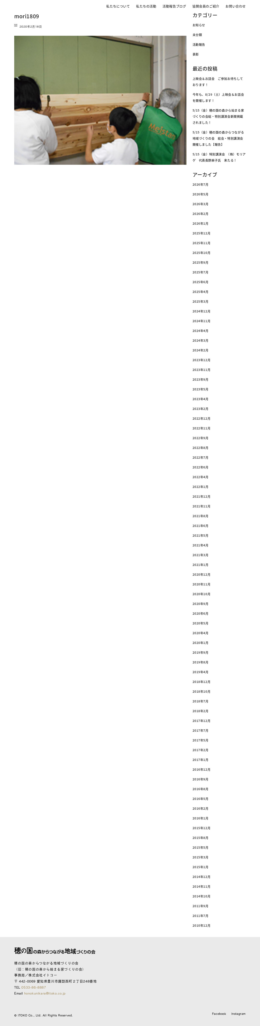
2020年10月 (202, 594)
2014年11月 (202, 886)
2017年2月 (201, 750)
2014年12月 (202, 876)
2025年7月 (201, 272)
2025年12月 (202, 233)
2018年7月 (201, 701)
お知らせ (199, 25)
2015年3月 (201, 857)
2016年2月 (201, 808)
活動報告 (199, 44)
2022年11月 (202, 428)
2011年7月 (201, 915)
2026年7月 (201, 184)
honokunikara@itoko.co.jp (45, 993)
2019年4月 (201, 672)
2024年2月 (201, 350)
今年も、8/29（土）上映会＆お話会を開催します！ (218, 97)
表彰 (196, 54)
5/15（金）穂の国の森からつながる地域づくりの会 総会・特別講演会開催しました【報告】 (218, 138)
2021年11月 (202, 506)
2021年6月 (201, 525)
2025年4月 (201, 291)
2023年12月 (202, 360)
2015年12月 (202, 828)
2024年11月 (202, 321)
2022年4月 (201, 477)
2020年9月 (201, 603)
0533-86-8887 (33, 987)
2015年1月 (201, 867)
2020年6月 (201, 613)
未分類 (197, 35)
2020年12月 (202, 574)
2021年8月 (201, 516)
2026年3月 (201, 204)
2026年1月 (201, 223)
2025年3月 (201, 301)
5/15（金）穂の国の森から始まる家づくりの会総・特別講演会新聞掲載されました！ (218, 116)
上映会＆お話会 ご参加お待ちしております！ (218, 81)
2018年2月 (201, 711)
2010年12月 (202, 925)
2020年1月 (201, 642)
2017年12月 (202, 720)
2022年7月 (201, 457)
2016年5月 (201, 798)
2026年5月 (201, 194)
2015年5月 (201, 847)
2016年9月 (201, 779)
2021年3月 (201, 555)
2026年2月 (201, 213)
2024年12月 (202, 311)
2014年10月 (202, 896)
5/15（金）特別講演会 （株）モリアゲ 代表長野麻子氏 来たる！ (219, 157)
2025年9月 (201, 262)
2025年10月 (202, 252)
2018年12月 (202, 681)
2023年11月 (202, 369)
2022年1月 (201, 486)
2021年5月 (201, 535)
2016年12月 (202, 769)
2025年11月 (202, 243)
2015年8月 (201, 837)
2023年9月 (201, 379)
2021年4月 (201, 545)
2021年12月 (202, 496)
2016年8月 (201, 789)
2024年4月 (201, 330)
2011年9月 (201, 906)
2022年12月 (202, 418)
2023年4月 (201, 399)
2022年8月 (201, 447)
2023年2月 (201, 408)
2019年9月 (201, 652)
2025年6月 (201, 282)
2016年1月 (201, 818)
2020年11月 (202, 584)
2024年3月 (201, 340)
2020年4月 (201, 633)
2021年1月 (201, 564)
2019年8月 (201, 662)
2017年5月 (201, 740)
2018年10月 (202, 691)
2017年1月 (201, 759)
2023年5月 (201, 389)
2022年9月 (201, 438)
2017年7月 (201, 730)
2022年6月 (201, 467)
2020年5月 (201, 623)
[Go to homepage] (44, 6)
